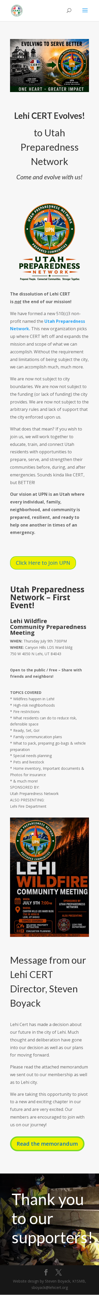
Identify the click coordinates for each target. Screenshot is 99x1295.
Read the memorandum (47, 1143)
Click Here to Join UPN (43, 562)
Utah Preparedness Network (50, 147)
